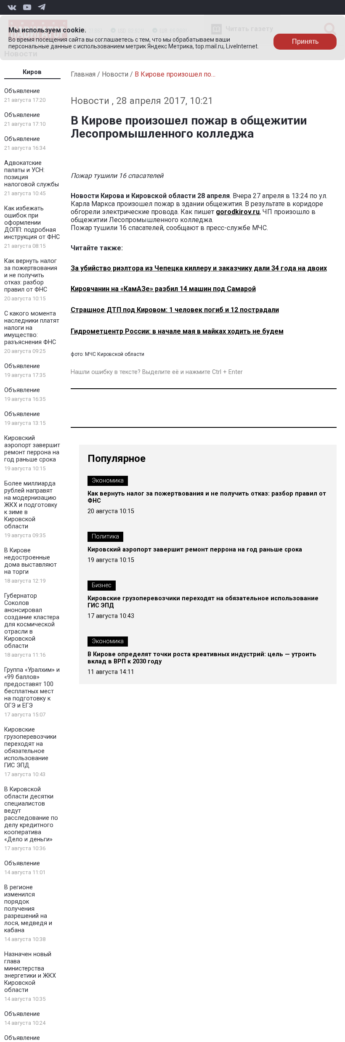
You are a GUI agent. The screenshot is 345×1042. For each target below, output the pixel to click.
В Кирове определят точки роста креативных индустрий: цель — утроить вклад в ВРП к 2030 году (202, 658)
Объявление (22, 91)
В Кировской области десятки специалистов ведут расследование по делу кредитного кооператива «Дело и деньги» (31, 814)
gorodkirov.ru (238, 212)
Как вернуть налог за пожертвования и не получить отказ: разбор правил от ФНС (30, 275)
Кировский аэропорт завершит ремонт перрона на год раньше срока (32, 449)
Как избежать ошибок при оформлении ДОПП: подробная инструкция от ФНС (32, 223)
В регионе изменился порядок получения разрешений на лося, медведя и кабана (28, 909)
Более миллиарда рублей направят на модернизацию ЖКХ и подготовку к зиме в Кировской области (30, 505)
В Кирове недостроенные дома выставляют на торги (30, 561)
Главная (83, 74)
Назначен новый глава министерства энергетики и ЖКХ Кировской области (30, 972)
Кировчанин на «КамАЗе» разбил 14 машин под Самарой (163, 289)
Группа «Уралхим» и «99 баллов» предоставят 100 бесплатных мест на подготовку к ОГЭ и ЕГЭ (32, 687)
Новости (115, 74)
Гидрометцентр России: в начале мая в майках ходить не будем (177, 331)
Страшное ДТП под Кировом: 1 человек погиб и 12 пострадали (175, 310)
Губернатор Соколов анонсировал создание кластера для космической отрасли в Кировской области (31, 621)
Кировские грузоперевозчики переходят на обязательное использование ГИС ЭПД (30, 747)
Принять (305, 41)
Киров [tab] (32, 72)
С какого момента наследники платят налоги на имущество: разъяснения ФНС (31, 328)
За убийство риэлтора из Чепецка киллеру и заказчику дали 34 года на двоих (199, 268)
